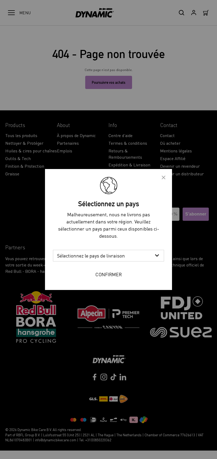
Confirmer (108, 274)
